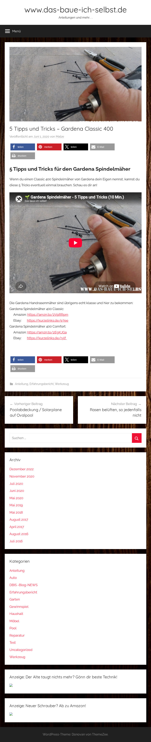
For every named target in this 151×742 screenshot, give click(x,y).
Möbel (14, 621)
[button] (22, 146)
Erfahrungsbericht (41, 384)
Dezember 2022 (21, 469)
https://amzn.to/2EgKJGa (47, 332)
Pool (13, 628)
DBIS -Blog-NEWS (23, 585)
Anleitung (21, 384)
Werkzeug (62, 384)
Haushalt (16, 614)
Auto (13, 578)
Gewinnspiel (19, 607)
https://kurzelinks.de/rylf (47, 338)
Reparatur (17, 635)
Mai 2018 (16, 512)
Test (12, 642)
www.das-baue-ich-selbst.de (75, 9)
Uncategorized (20, 650)
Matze (60, 136)
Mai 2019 (16, 505)
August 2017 (18, 519)
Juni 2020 (16, 491)
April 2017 (16, 527)
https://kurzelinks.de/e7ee (47, 320)
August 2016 (18, 534)
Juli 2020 (16, 484)
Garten (14, 599)
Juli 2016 (16, 541)
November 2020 (21, 476)
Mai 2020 (16, 498)
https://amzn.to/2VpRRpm (47, 315)
